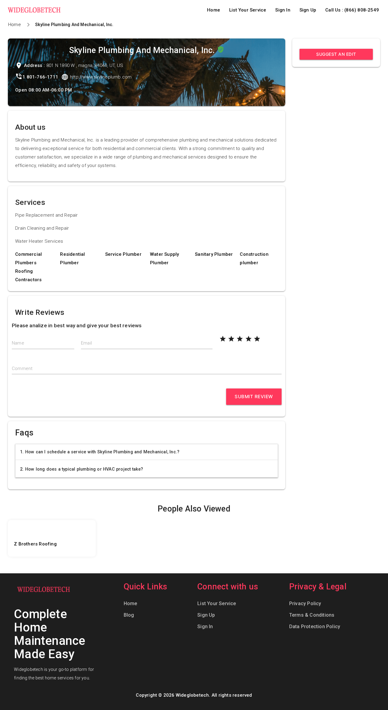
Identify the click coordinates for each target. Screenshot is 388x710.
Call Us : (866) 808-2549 (352, 10)
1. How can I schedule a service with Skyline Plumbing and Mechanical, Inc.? (99, 451)
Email (86, 343)
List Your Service (247, 10)
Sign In (282, 10)
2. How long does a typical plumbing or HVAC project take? (81, 469)
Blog (129, 615)
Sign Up (307, 10)
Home (213, 10)
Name (18, 343)
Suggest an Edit (336, 54)
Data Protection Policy (314, 626)
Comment (22, 368)
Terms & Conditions (312, 615)
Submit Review (254, 396)
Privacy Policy (305, 603)
